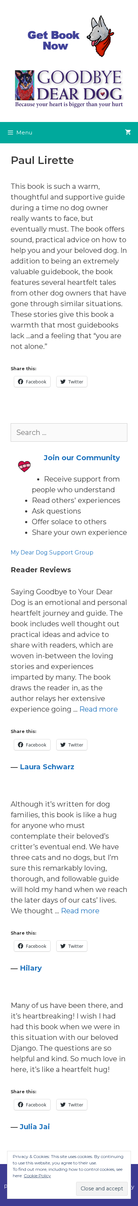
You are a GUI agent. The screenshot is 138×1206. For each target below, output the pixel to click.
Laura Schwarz (47, 767)
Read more (98, 709)
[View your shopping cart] (128, 132)
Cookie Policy (37, 1175)
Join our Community (82, 457)
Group (83, 552)
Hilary (31, 968)
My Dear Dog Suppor (41, 552)
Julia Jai (35, 1126)
